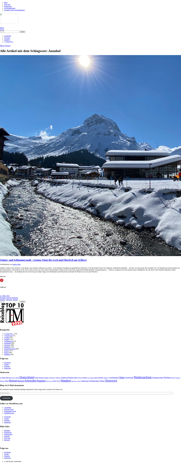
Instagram (7, 368)
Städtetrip (7, 354)
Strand (47, 381)
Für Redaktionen (9, 8)
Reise (7, 381)
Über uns (7, 4)
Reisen (15, 299)
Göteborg (64, 377)
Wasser (79, 381)
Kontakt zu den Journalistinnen (14, 10)
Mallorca (106, 377)
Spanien (41, 380)
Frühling (57, 377)
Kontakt (7, 436)
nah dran (7, 38)
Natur (122, 377)
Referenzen (8, 6)
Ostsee (173, 377)
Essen (36, 377)
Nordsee (167, 377)
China (17, 377)
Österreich (111, 380)
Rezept (6, 352)
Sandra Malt (16, 264)
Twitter (6, 364)
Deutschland (26, 377)
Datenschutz (8, 434)
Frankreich (52, 377)
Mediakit (7, 430)
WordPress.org (9, 413)
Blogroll (7, 440)
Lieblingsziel (8, 341)
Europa (41, 377)
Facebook (7, 363)
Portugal (177, 377)
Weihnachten (94, 381)
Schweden (30, 380)
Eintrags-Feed (8, 409)
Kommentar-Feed (10, 411)
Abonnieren (6, 398)
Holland (84, 377)
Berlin (13, 377)
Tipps (51, 381)
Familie (2, 299)
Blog (5, 2)
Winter (102, 381)
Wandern (66, 380)
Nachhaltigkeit (114, 377)
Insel (88, 377)
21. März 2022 (5, 296)
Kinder (100, 378)
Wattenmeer (85, 381)
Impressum (7, 432)
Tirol (54, 381)
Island (92, 377)
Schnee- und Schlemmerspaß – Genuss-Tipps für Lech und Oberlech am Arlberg (43, 260)
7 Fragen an (8, 335)
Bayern (8, 378)
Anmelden (7, 407)
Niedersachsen (143, 377)
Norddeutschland (10, 349)
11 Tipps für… (9, 42)
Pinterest (7, 366)
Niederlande (129, 377)
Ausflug (7, 337)
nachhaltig (7, 36)
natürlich (7, 40)
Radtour (2, 381)
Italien (96, 377)
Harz (76, 378)
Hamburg (70, 377)
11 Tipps (3, 377)
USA (58, 381)
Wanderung (74, 381)
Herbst (80, 377)
